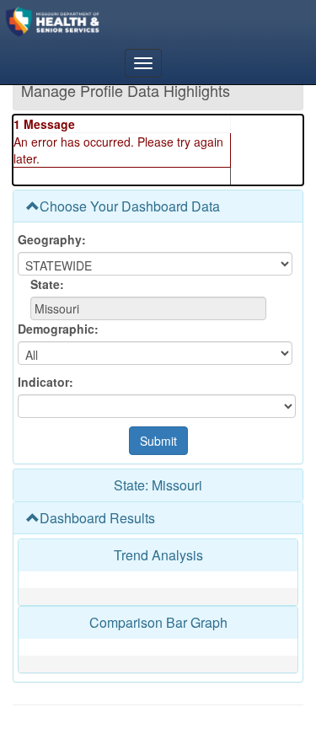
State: (47, 284)
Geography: (52, 239)
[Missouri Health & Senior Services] (87, 21)
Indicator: (45, 381)
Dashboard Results (97, 517)
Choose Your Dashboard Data (130, 206)
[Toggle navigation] (143, 63)
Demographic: (58, 328)
